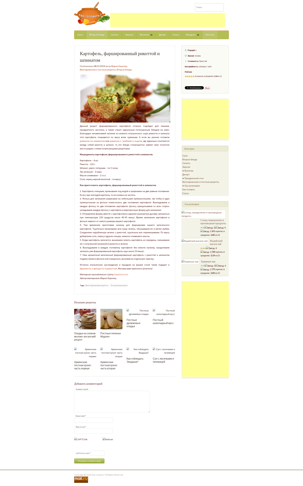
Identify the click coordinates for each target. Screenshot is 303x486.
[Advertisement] (167, 20)
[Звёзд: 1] (186, 76)
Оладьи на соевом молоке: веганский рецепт (85, 336)
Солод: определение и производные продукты (213, 222)
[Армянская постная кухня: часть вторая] (111, 352)
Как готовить (188, 189)
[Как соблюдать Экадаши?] (138, 350)
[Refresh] (108, 439)
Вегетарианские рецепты (97, 285)
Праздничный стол (194, 178)
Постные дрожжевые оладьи (133, 323)
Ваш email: (80, 427)
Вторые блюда (97, 34)
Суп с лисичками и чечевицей (163, 360)
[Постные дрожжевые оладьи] (138, 312)
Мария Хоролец (119, 66)
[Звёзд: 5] (193, 76)
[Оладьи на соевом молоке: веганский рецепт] (85, 319)
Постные (210, 34)
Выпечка (143, 36)
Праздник (189, 36)
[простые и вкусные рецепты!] (92, 13)
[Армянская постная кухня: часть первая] (85, 352)
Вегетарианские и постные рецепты (98, 69)
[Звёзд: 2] (188, 76)
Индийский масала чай (216, 242)
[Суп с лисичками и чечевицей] (164, 350)
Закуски (129, 34)
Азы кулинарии (192, 185)
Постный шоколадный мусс (163, 321)
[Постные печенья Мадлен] (111, 319)
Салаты (115, 34)
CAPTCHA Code (82, 453)
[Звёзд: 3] (189, 76)
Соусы (176, 34)
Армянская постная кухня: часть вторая (108, 365)
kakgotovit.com (121, 274)
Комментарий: (82, 389)
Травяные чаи (208, 261)
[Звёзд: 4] (191, 76)
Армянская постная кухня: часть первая (82, 365)
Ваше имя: (80, 416)
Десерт (162, 34)
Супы (80, 34)
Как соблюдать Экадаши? (135, 360)
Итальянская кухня (119, 285)
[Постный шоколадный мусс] (164, 312)
